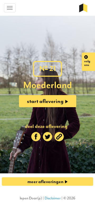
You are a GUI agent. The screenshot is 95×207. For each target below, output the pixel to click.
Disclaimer (53, 198)
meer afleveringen (45, 181)
